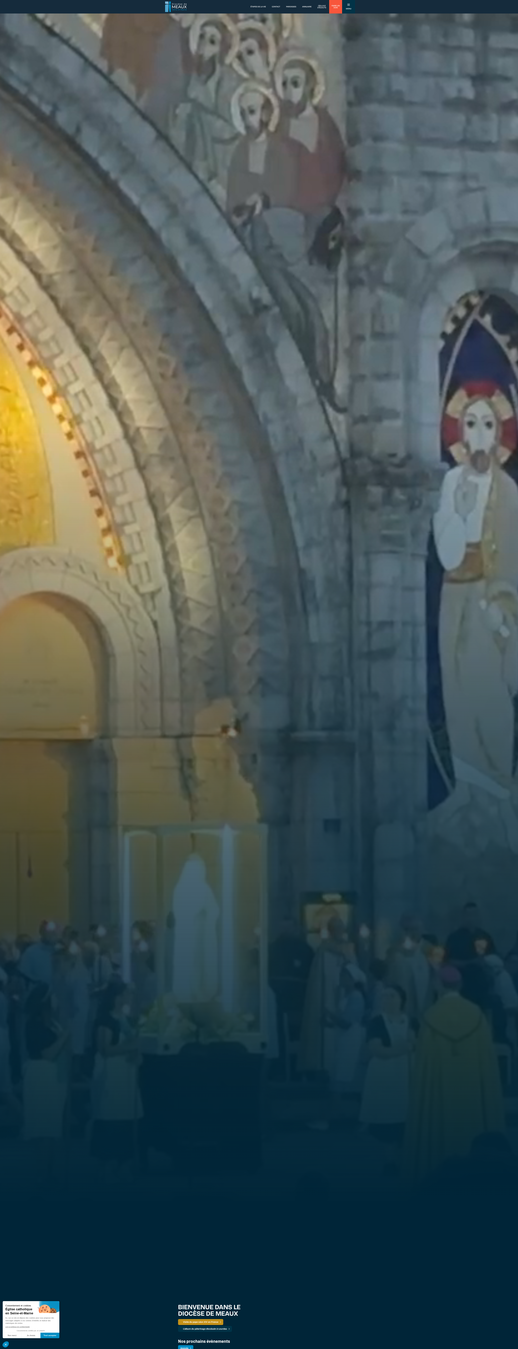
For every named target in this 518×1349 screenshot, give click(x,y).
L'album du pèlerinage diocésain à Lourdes (205, 1329)
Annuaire (306, 7)
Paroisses (291, 7)
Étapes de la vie (258, 7)
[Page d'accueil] (176, 6)
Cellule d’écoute (321, 7)
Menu (348, 9)
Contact (276, 7)
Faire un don (336, 7)
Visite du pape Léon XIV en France (200, 1322)
